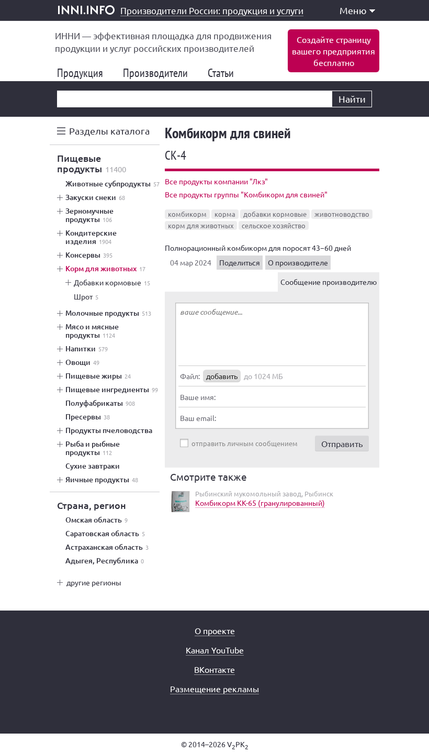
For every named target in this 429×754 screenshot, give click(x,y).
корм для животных (201, 225)
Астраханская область (107, 547)
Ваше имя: (198, 397)
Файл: (190, 376)
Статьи (225, 72)
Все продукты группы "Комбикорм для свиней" (246, 194)
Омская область (96, 520)
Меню (353, 10)
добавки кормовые (275, 213)
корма (224, 213)
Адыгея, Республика (104, 561)
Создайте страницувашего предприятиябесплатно (333, 51)
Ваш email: (198, 418)
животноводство (341, 213)
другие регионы (93, 582)
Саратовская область (105, 533)
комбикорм (187, 213)
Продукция (84, 72)
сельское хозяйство (274, 225)
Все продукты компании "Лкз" (216, 181)
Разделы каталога (109, 130)
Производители (159, 72)
